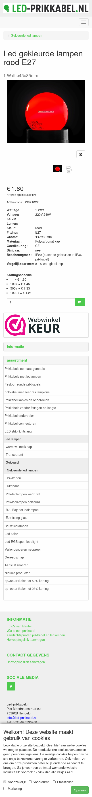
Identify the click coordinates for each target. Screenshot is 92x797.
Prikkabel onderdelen (20, 415)
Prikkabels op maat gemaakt (25, 368)
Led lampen (13, 439)
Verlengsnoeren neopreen (23, 549)
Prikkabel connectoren (20, 423)
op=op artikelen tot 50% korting (27, 580)
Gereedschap (14, 557)
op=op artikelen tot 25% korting (27, 588)
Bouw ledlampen (16, 526)
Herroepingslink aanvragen (26, 639)
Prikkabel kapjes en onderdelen (27, 400)
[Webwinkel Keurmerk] (32, 324)
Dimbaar (13, 486)
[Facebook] (11, 686)
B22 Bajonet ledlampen (22, 509)
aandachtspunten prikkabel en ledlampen (36, 635)
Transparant (14, 454)
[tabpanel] (57, 168)
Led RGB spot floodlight (21, 541)
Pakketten (14, 478)
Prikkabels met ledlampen (23, 376)
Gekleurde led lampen (22, 470)
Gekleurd (12, 462)
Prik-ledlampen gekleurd (23, 502)
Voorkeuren (41, 782)
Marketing (15, 788)
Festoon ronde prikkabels (23, 384)
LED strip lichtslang (18, 431)
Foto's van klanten (20, 626)
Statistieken (65, 782)
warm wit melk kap (19, 446)
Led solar (11, 533)
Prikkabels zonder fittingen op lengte (30, 407)
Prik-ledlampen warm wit (23, 494)
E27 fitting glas (16, 517)
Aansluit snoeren (16, 565)
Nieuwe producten (17, 573)
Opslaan (80, 790)
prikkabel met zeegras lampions (27, 392)
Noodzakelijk (17, 782)
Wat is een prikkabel (21, 630)
